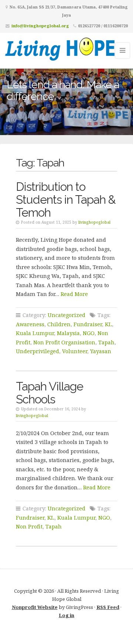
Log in (66, 615)
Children (59, 324)
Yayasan (100, 351)
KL (108, 324)
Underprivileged (37, 351)
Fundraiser (88, 324)
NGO (89, 333)
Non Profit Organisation (64, 342)
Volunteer (74, 351)
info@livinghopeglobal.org (40, 25)
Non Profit (29, 526)
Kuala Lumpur (35, 333)
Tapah (106, 342)
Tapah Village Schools (49, 392)
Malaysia (68, 333)
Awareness (30, 324)
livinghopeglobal (94, 222)
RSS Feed (107, 607)
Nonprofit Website (35, 607)
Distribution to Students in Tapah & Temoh (66, 199)
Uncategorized (66, 314)
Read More (74, 293)
